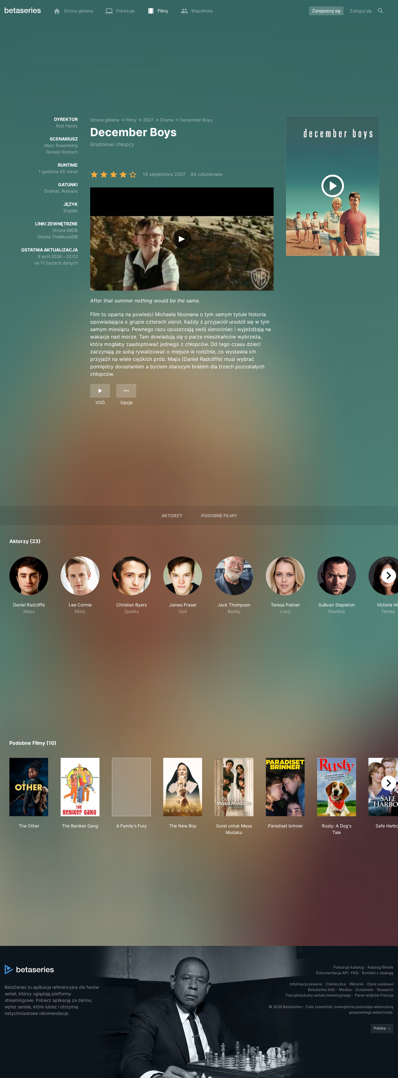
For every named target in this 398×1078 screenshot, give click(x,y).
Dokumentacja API (332, 972)
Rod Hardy (67, 125)
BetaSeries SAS (321, 989)
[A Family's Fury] (131, 787)
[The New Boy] (182, 787)
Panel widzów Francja (374, 995)
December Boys (196, 119)
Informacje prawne (306, 984)
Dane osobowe (380, 984)
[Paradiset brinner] (285, 787)
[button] (28, 588)
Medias (345, 989)
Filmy (131, 119)
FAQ (354, 972)
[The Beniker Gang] (80, 787)
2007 (148, 119)
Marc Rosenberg (61, 145)
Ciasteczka (336, 984)
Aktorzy (172, 515)
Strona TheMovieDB (57, 236)
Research (385, 989)
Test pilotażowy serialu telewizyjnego (318, 995)
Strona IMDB (65, 230)
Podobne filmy (219, 515)
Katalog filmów (380, 967)
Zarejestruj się (326, 10)
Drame (167, 119)
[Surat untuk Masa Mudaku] (234, 787)
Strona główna (104, 119)
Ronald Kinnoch (62, 151)
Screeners (364, 989)
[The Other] (28, 787)
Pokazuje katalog (348, 967)
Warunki (356, 984)
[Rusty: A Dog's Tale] (336, 787)
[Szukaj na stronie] (380, 11)
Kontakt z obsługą (377, 972)
